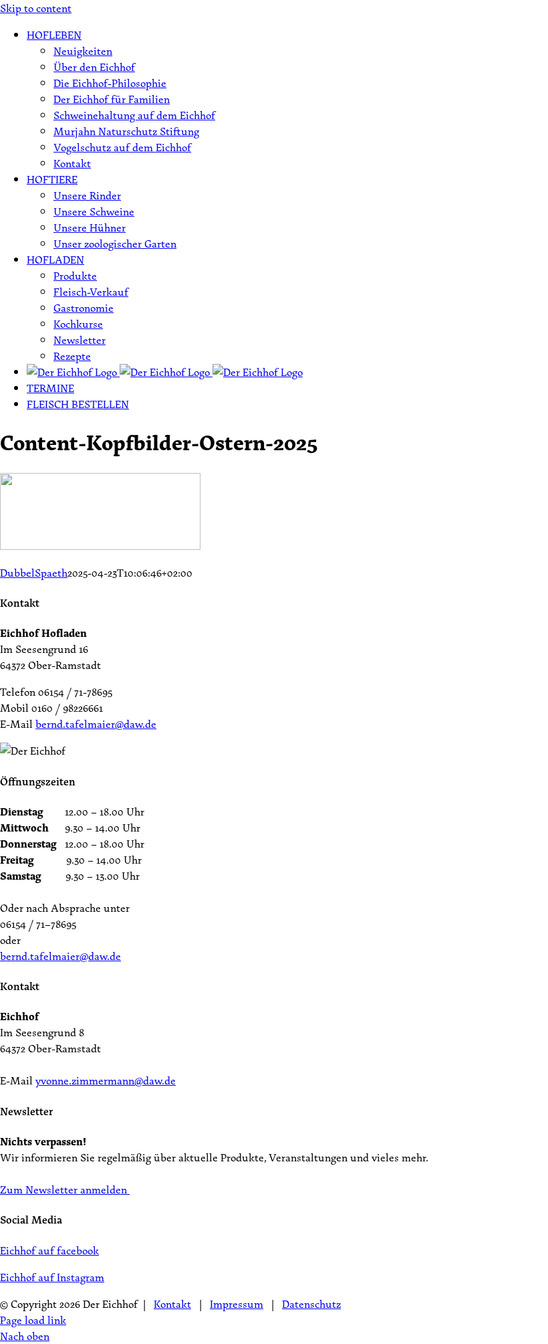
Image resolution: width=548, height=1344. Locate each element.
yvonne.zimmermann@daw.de (105, 1080)
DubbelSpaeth (33, 573)
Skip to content (36, 8)
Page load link (33, 1320)
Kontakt (172, 1304)
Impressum (236, 1304)
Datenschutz (311, 1304)
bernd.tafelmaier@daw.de (95, 724)
